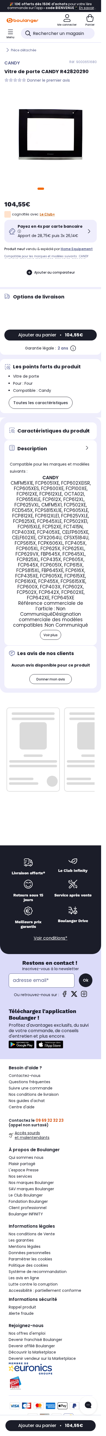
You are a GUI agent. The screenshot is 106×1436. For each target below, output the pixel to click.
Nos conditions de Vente (32, 1234)
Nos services (20, 1176)
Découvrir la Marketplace (32, 1352)
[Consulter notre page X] (74, 996)
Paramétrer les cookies (30, 1259)
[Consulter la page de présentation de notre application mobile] (21, 1044)
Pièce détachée (23, 50)
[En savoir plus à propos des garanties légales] (73, 348)
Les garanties (21, 1240)
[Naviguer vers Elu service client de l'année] (50, 1383)
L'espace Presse (24, 1170)
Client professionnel (27, 1207)
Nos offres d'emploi (27, 1333)
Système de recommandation (38, 1271)
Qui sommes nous (26, 1157)
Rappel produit (22, 1307)
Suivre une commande (30, 1088)
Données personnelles (30, 1253)
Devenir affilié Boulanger (32, 1346)
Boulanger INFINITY (26, 1214)
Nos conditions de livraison (34, 1094)
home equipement (77, 249)
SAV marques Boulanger (31, 1189)
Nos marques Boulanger (31, 1182)
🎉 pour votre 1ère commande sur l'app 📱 (50, 6)
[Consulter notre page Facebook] (64, 996)
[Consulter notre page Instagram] (84, 996)
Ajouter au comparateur (54, 272)
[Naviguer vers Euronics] (50, 1369)
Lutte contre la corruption (33, 1284)
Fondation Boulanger (28, 1201)
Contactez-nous (24, 1075)
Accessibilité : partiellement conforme (45, 1290)
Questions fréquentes (29, 1082)
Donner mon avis (50, 679)
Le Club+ (47, 214)
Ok (85, 980)
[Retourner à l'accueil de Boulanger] (22, 20)
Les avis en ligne (24, 1278)
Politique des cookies (28, 1265)
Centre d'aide (22, 1107)
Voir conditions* (50, 938)
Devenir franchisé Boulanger (35, 1339)
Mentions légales (24, 1246)
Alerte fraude (21, 1313)
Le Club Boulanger (26, 1195)
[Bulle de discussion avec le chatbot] (88, 1405)
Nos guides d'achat (27, 1100)
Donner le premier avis (48, 80)
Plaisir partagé (22, 1163)
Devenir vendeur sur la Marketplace (42, 1358)
